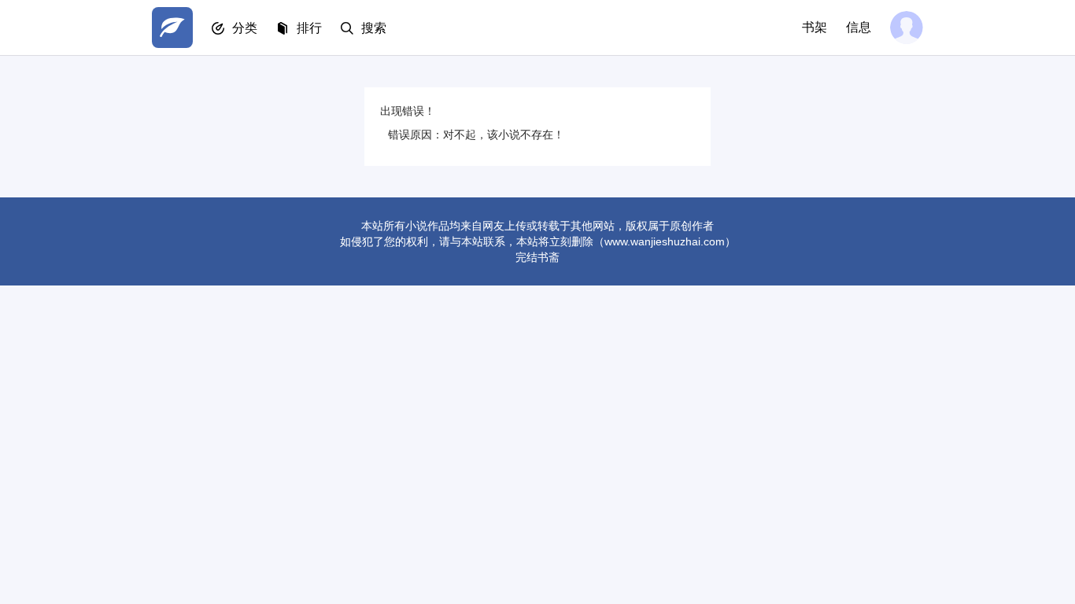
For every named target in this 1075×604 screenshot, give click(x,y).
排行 (309, 28)
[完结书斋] (172, 27)
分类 (244, 28)
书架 (814, 27)
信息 (858, 27)
